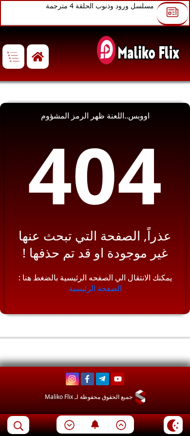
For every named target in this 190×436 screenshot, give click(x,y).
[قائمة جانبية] (13, 56)
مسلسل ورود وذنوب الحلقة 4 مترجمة (100, 5)
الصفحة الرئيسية (95, 288)
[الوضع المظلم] (173, 425)
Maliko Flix (59, 397)
